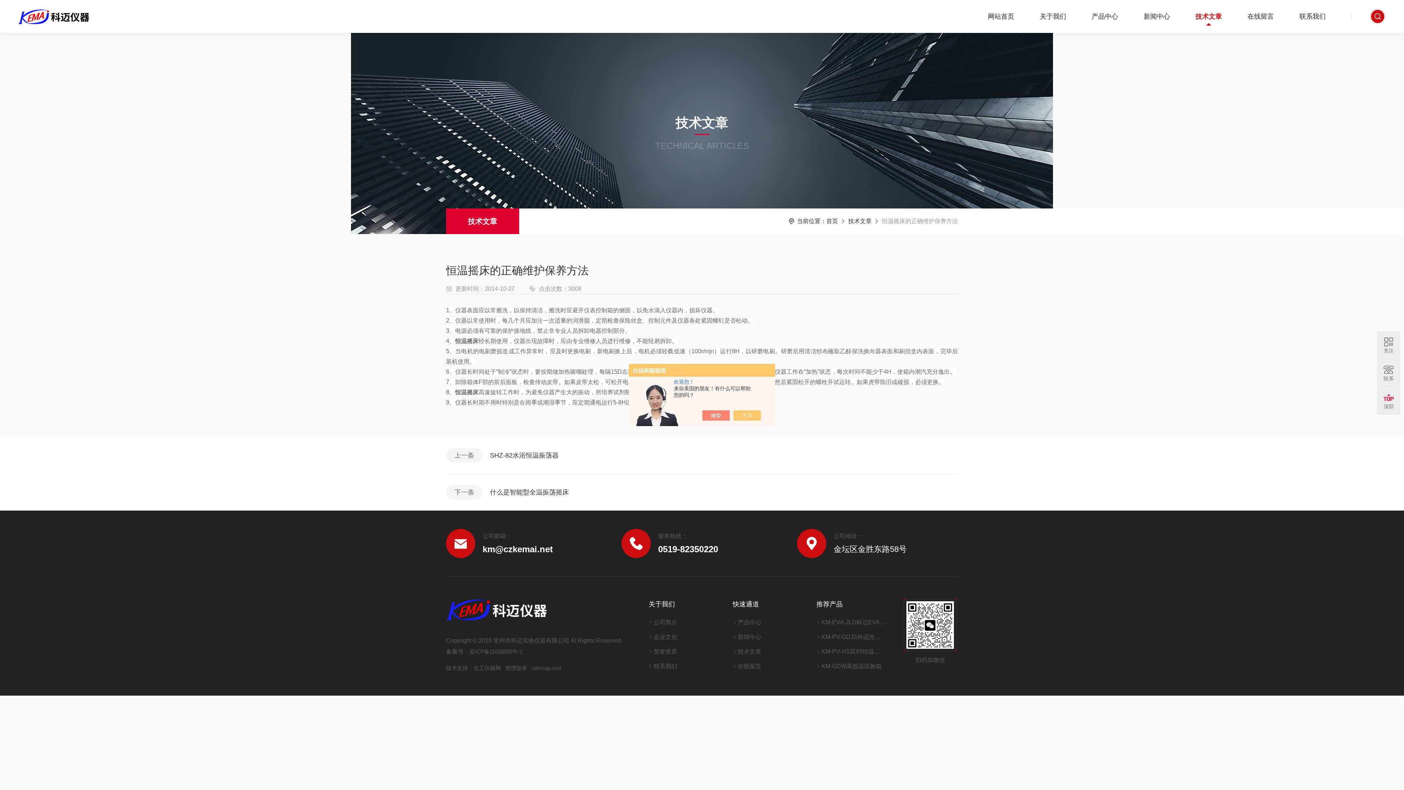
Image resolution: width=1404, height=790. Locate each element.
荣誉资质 (665, 651)
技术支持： (459, 668)
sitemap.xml (546, 668)
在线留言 (1261, 16)
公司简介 (665, 622)
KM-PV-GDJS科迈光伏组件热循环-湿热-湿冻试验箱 (854, 637)
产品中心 (1105, 16)
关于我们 (1053, 16)
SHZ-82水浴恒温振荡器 (524, 455)
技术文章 (1209, 16)
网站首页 (1001, 16)
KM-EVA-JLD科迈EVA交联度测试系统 (854, 622)
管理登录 (516, 668)
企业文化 (665, 637)
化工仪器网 (487, 668)
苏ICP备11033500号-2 (495, 651)
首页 (832, 221)
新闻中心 (1157, 16)
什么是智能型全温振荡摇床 (529, 492)
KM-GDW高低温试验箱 (852, 666)
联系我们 (1312, 16)
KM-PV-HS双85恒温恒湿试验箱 (854, 651)
